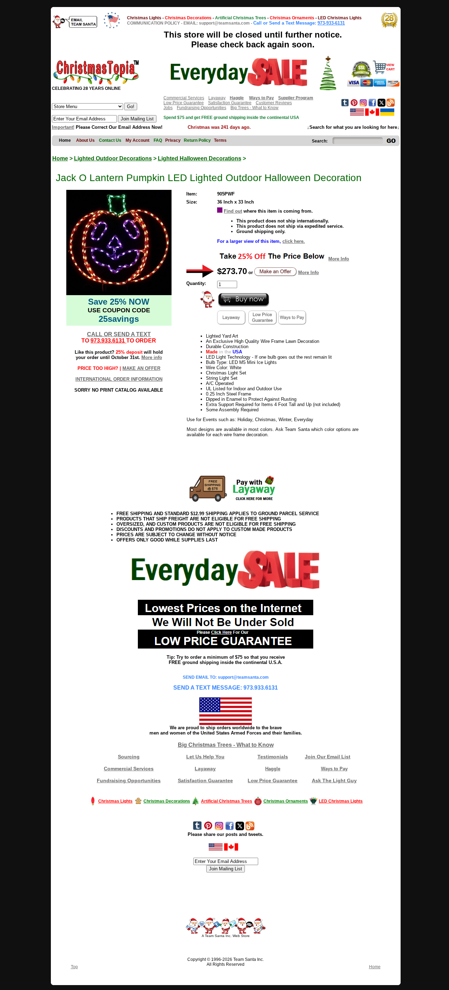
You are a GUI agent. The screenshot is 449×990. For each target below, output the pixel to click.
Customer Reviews (274, 102)
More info (151, 357)
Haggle (272, 768)
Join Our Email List (327, 756)
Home (60, 158)
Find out (233, 211)
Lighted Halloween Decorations (199, 158)
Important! (63, 127)
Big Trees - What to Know (254, 107)
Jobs (168, 107)
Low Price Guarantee (183, 102)
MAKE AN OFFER (141, 368)
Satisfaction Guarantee (230, 102)
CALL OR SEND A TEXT (119, 334)
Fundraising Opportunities (201, 107)
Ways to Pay (334, 768)
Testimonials (272, 756)
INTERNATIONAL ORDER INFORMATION (118, 379)
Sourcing (129, 756)
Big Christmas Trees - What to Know (226, 745)
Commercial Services (183, 97)
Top (74, 966)
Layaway (217, 97)
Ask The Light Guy (334, 780)
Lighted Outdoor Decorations (113, 158)
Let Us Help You (205, 756)
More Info (338, 258)
